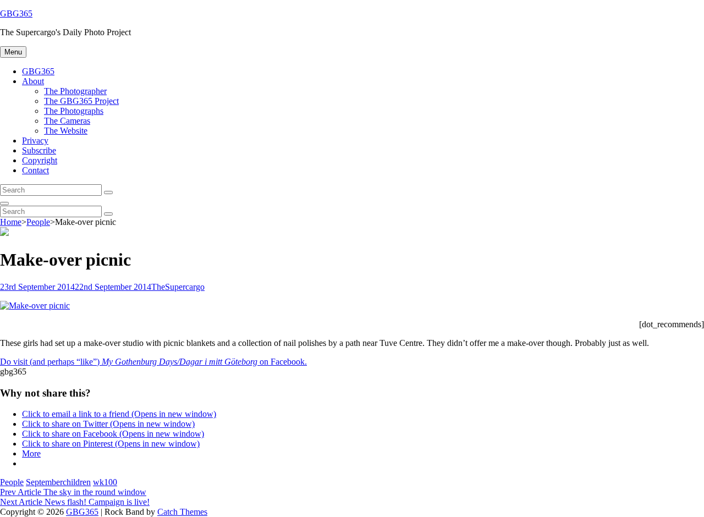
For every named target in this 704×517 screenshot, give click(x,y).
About (33, 81)
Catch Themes (182, 511)
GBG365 (16, 13)
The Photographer (75, 91)
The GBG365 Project (81, 101)
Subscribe (39, 150)
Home (10, 222)
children (77, 482)
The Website (65, 130)
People (38, 222)
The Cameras (67, 120)
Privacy (35, 140)
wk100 (105, 482)
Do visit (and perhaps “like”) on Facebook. (153, 361)
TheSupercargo (178, 287)
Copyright (39, 160)
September (44, 482)
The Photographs (73, 111)
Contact (35, 170)
